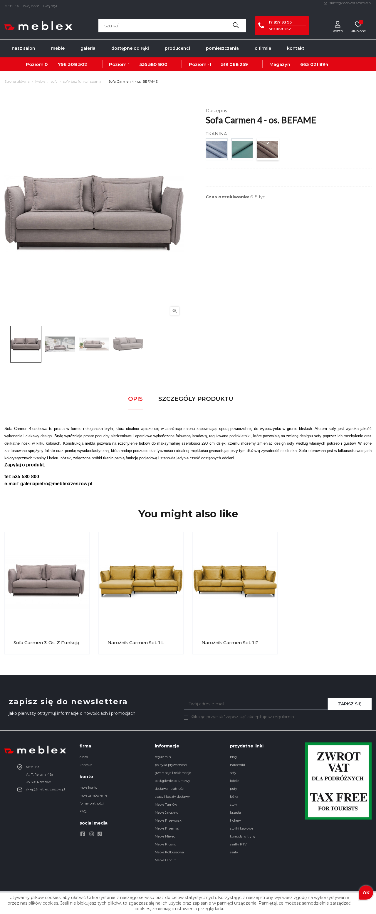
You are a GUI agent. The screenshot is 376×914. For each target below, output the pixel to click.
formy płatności (92, 803)
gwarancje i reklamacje (173, 773)
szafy (234, 852)
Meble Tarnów (166, 804)
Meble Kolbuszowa (169, 852)
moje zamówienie (93, 795)
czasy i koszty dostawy (172, 797)
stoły (233, 804)
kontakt (86, 765)
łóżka (234, 797)
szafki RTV (238, 844)
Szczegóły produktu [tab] (195, 398)
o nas (84, 757)
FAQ (83, 811)
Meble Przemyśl (167, 828)
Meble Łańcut (165, 860)
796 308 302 (72, 64)
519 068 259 (234, 64)
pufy (233, 789)
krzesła (235, 812)
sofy (233, 773)
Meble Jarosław (166, 812)
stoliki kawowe (241, 828)
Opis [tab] (135, 398)
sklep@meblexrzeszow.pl (350, 3)
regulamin (163, 757)
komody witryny (243, 836)
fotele (234, 781)
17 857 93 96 (280, 22)
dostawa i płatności (169, 789)
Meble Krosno (165, 844)
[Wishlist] (358, 24)
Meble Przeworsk (168, 820)
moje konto (88, 787)
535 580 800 (153, 64)
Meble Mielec (165, 836)
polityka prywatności (171, 765)
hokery (235, 820)
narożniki (237, 765)
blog (233, 757)
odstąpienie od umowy (172, 781)
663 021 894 (314, 64)
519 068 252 (280, 29)
